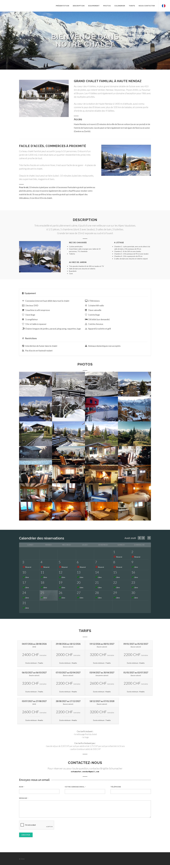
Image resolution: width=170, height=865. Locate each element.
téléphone (116, 787)
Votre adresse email (75, 787)
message (23, 798)
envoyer (26, 835)
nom (21, 787)
